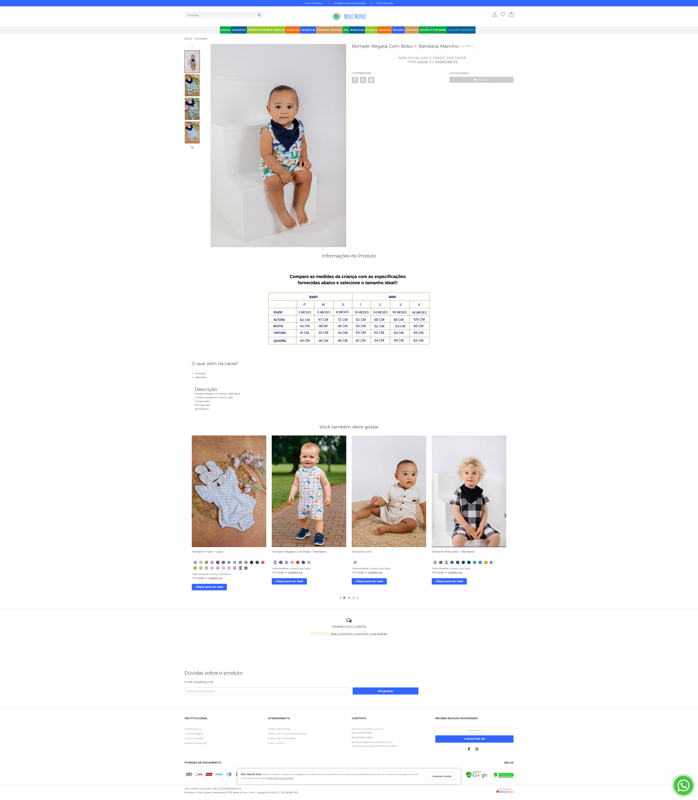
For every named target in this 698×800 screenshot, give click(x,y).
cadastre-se (215, 577)
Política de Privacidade (279, 778)
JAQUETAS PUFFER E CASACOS (266, 30)
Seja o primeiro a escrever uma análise (358, 633)
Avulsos (225, 30)
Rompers (371, 30)
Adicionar (482, 79)
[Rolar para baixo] (192, 148)
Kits (346, 30)
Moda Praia (357, 30)
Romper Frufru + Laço (207, 551)
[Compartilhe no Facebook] (355, 80)
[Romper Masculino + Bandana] (469, 491)
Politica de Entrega (279, 728)
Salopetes (385, 30)
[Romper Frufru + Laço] (229, 491)
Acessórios (239, 30)
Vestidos (398, 30)
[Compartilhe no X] (363, 80)
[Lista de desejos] (505, 14)
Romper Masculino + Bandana (453, 551)
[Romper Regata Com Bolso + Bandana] (309, 491)
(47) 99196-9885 (363, 732)
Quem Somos (192, 728)
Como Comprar (193, 738)
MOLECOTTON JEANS (433, 30)
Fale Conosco (276, 743)
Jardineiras (308, 30)
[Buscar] (259, 15)
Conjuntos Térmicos (329, 30)
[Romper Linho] (389, 491)
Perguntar (385, 691)
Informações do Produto (349, 255)
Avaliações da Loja (195, 743)
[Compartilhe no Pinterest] (371, 80)
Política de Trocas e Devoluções (287, 733)
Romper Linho (362, 551)
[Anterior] (196, 491)
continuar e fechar (441, 776)
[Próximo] (262, 491)
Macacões (412, 30)
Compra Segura (193, 733)
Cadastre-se (474, 738)
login (201, 577)
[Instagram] (477, 750)
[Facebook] (469, 750)
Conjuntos (292, 30)
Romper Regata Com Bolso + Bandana (299, 551)
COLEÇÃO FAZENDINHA (461, 30)
